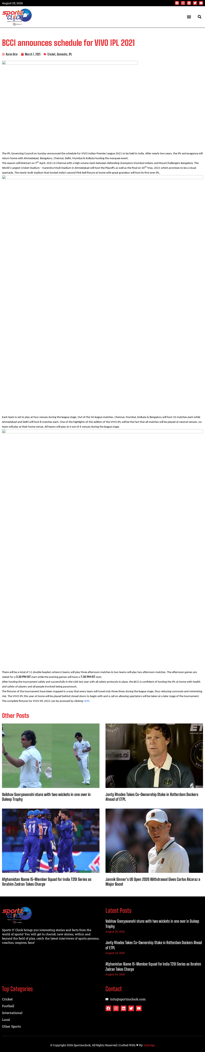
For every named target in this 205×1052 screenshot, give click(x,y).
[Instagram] (183, 3)
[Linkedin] (189, 3)
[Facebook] (177, 3)
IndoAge (149, 1045)
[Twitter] (195, 3)
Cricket (51, 54)
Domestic (62, 54)
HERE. (86, 701)
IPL (70, 54)
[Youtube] (201, 3)
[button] (189, 17)
